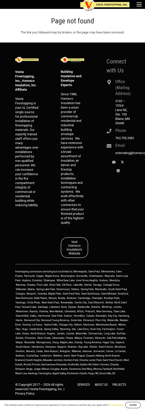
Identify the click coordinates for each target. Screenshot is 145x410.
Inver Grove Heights (87, 280)
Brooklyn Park (111, 298)
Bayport (61, 346)
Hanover (87, 351)
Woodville (29, 342)
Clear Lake (119, 311)
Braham (72, 346)
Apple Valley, (60, 373)
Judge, (38, 368)
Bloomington (68, 276)
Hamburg (123, 315)
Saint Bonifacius (90, 293)
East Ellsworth (96, 302)
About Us (101, 384)
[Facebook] (114, 162)
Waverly (30, 351)
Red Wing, (87, 368)
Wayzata (109, 276)
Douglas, (56, 368)
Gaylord (120, 342)
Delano (75, 289)
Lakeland (55, 307)
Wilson (122, 324)
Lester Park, (95, 360)
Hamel (87, 284)
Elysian (72, 307)
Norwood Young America (55, 320)
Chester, (114, 364)
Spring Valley (51, 329)
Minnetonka (108, 271)
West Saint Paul (50, 302)
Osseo (25, 333)
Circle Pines (33, 302)
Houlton (20, 351)
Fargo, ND (93, 373)
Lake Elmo (83, 329)
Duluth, (84, 373)
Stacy (55, 342)
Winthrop (107, 307)
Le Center (120, 351)
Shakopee (49, 280)
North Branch (38, 333)
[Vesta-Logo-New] (27, 60)
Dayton (68, 315)
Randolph (101, 315)
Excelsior (37, 280)
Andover (71, 298)
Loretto (117, 307)
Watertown (22, 311)
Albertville (81, 333)
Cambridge (84, 298)
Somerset (99, 351)
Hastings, (33, 373)
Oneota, (83, 360)
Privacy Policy (25, 393)
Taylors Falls (50, 324)
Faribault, (108, 368)
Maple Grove (52, 276)
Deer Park (56, 315)
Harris (19, 320)
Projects (119, 384)
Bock (64, 307)
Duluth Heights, (34, 360)
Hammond (44, 315)
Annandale (67, 302)
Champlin (97, 298)
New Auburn (51, 351)
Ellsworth (100, 338)
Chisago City (65, 324)
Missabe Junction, (53, 360)
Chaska (31, 284)
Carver (109, 351)
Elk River (66, 284)
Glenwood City (32, 320)
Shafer (93, 346)
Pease (69, 338)
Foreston (88, 338)
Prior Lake (42, 284)
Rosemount (63, 289)
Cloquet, (90, 355)
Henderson (38, 346)
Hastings (20, 302)
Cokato (90, 315)
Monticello (101, 289)
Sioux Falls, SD (107, 373)
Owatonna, (75, 368)
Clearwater (58, 338)
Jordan (61, 333)
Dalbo (33, 315)
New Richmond (24, 298)
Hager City (108, 342)
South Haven (23, 346)
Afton (80, 311)
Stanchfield (22, 315)
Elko (18, 329)
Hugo (25, 329)
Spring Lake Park (45, 289)
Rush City (95, 329)
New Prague (78, 355)
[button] (139, 4)
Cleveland (70, 311)
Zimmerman (95, 333)
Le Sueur (37, 324)
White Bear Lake (66, 280)
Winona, (98, 368)
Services (83, 384)
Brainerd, (20, 360)
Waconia (20, 284)
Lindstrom (45, 355)
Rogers (51, 333)
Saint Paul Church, (113, 360)
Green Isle (76, 320)
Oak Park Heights (116, 338)
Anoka (61, 298)
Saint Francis (106, 346)
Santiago (43, 307)
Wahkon (57, 355)
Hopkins (26, 280)
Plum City (100, 320)
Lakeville (78, 284)
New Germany (104, 311)
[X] (122, 162)
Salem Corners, (101, 364)
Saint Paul (94, 271)
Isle (74, 329)
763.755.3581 (124, 138)
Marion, (46, 368)
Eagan (40, 276)
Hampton (50, 346)
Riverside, (61, 364)
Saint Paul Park (71, 293)
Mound (52, 298)
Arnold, (27, 364)
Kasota (33, 311)
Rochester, (73, 373)
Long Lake (109, 333)
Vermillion (79, 315)
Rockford (123, 293)
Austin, (65, 368)
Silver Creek (44, 338)
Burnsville (82, 276)
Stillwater (21, 289)
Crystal (70, 333)
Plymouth (29, 276)
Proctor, (36, 364)
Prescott (90, 311)
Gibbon (78, 324)
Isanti (67, 355)
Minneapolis (80, 271)
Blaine (31, 289)
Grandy (78, 342)
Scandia (42, 293)
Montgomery (43, 342)
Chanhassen (96, 276)
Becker (19, 338)
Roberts (95, 307)
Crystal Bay (32, 355)
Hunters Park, (71, 360)
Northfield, (119, 368)
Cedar (39, 351)
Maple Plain (54, 293)
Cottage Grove (111, 284)
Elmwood (88, 320)
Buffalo (121, 333)
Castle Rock (35, 329)
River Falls (55, 284)
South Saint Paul (117, 289)
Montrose (88, 324)
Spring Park (87, 289)
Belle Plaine (40, 298)
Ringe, (30, 368)
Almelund (120, 346)
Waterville (112, 320)
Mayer (19, 342)
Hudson (103, 280)
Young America (92, 342)
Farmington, (46, 373)
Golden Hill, (86, 364)
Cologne (20, 293)
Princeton (30, 338)
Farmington (108, 329)
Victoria (26, 324)
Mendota (114, 280)
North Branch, (112, 355)
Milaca (78, 338)
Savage (97, 284)
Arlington (65, 351)
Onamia (43, 311)
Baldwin (20, 355)
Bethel (109, 302)
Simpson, (20, 368)
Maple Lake (66, 342)
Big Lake (83, 346)
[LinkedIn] (118, 171)
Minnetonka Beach (106, 324)
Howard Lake (29, 307)
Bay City (112, 315)
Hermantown (48, 364)
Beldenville (84, 307)
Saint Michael (108, 293)
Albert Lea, (21, 373)
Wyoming (65, 329)
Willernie (76, 351)
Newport (31, 293)
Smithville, (73, 364)
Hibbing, (100, 355)
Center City (80, 302)
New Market (56, 311)
